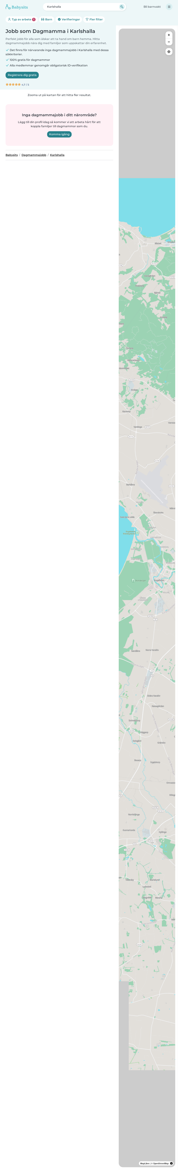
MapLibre (144, 1163)
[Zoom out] (168, 41)
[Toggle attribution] (171, 1163)
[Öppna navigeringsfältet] (169, 6)
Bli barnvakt (152, 6)
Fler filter (96, 19)
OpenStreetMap (161, 1163)
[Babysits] (17, 7)
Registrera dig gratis (22, 75)
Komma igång (59, 134)
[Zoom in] (168, 34)
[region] (147, 598)
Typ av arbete (22, 19)
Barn (48, 19)
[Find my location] (168, 51)
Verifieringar (70, 19)
